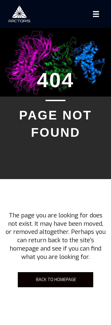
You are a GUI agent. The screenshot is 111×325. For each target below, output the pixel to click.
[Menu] (96, 14)
